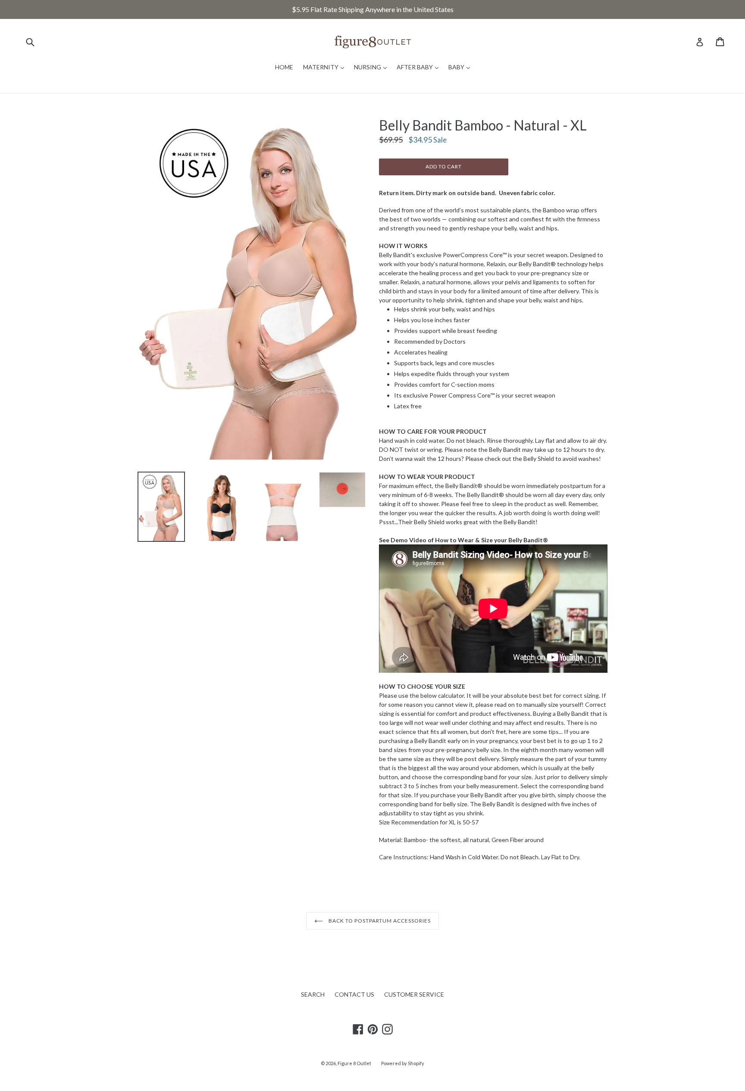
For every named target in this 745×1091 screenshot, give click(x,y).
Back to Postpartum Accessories (379, 920)
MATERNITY (325, 67)
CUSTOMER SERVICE (414, 994)
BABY (461, 67)
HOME (284, 67)
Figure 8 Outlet (354, 1063)
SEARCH (313, 994)
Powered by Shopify (402, 1063)
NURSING (372, 67)
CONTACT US (354, 994)
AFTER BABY (420, 67)
